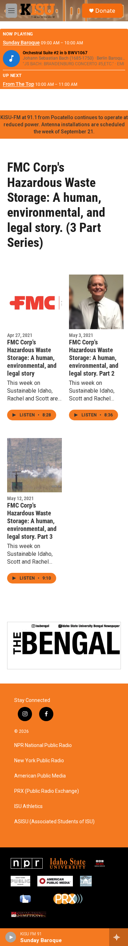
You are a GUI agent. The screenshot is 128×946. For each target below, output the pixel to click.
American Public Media (40, 776)
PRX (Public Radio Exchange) (46, 791)
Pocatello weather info (113, 99)
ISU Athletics (28, 806)
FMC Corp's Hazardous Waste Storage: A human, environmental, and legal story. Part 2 (93, 357)
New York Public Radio (39, 760)
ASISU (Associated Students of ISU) (54, 821)
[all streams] (118, 937)
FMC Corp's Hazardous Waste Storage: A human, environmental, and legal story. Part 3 (32, 521)
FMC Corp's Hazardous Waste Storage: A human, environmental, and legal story (32, 357)
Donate (105, 10)
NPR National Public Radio (43, 745)
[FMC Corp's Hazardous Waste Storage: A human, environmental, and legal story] (34, 302)
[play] (10, 937)
